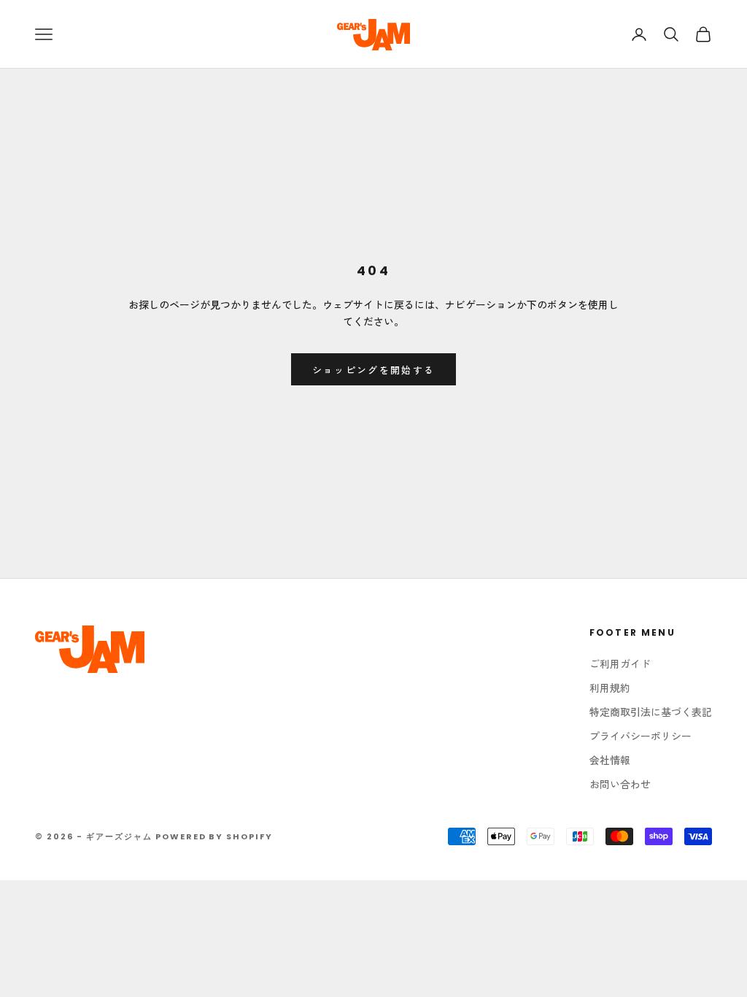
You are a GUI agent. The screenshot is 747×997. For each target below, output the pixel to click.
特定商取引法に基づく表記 (650, 711)
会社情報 (609, 759)
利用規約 (609, 687)
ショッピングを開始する (374, 370)
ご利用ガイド (620, 663)
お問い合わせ (620, 784)
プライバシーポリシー (640, 735)
